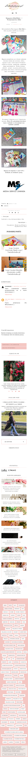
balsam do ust (19, 648)
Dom (23, 608)
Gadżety (13, 615)
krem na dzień (14, 672)
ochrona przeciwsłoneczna (10, 695)
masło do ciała (12, 688)
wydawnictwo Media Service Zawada (14, 732)
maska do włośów (20, 685)
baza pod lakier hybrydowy (8, 652)
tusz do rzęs (19, 725)
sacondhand (5, 715)
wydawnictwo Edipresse (20, 735)
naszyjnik (18, 692)
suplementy (5, 722)
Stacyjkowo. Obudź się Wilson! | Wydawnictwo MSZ (17, 225)
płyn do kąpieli (11, 712)
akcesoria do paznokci (17, 642)
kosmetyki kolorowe (7, 665)
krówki (16, 675)
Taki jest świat (9, 299)
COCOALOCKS (21, 605)
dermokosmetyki (21, 655)
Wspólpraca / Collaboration (11, 344)
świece (23, 742)
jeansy (10, 662)
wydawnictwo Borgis (7, 735)
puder (4, 712)
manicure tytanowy (9, 685)
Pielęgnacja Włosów (7, 632)
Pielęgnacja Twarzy (17, 628)
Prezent (16, 632)
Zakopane (7, 642)
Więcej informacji (9, 754)
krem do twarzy (5, 672)
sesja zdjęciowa (22, 715)
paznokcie (8, 698)
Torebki (11, 635)
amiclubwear (21, 645)
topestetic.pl (10, 725)
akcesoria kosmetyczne (9, 645)
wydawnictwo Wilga (19, 738)
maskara (4, 688)
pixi (23, 705)
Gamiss (19, 615)
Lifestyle (17, 618)
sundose (25, 718)
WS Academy (23, 635)
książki (21, 675)
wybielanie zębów (14, 728)
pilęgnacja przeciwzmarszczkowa (12, 705)
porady (23, 708)
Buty (15, 605)
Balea (10, 605)
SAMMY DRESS (23, 632)
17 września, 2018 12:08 (19, 286)
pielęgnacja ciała (17, 698)
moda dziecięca (22, 688)
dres (4, 658)
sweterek (12, 722)
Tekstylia (4, 635)
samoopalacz (13, 715)
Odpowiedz (8, 294)
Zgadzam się (20, 754)
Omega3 (16, 625)
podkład (5, 708)
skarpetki (3, 718)
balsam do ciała (9, 648)
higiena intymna (21, 658)
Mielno (18, 622)
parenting (21, 695)
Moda (24, 622)
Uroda (16, 635)
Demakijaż (16, 608)
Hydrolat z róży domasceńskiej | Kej (12, 219)
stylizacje (11, 718)
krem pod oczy (8, 675)
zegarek (17, 742)
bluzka (4, 655)
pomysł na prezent (14, 708)
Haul (24, 615)
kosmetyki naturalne (20, 665)
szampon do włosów (22, 722)
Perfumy (8, 628)
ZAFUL (23, 638)
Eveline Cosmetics (20, 612)
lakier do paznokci (19, 678)
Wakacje (6, 638)
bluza (25, 652)
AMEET (5, 605)
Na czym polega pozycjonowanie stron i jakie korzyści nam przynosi (12, 542)
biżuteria (19, 652)
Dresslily (5, 612)
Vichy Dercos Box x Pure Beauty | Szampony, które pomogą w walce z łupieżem (11, 516)
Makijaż (23, 618)
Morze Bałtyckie (8, 625)
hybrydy (4, 662)
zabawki (11, 742)
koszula (16, 668)
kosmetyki (23, 662)
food (9, 658)
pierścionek (19, 702)
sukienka (18, 718)
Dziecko (6, 205)
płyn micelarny (21, 712)
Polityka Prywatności (9, 347)
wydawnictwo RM (8, 738)
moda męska (10, 692)
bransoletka (11, 655)
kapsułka (16, 662)
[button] (12, 10)
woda (25, 725)
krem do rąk (23, 668)
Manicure (5, 622)
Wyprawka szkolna (14, 638)
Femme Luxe (6, 615)
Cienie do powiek (8, 608)
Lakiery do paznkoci (7, 618)
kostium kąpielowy (6, 668)
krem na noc (24, 672)
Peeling (22, 625)
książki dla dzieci (8, 678)
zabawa (5, 742)
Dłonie (11, 612)
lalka (19, 682)
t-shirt (3, 725)
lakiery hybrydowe (11, 682)
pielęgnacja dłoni (10, 702)
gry (13, 658)
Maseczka (12, 622)
